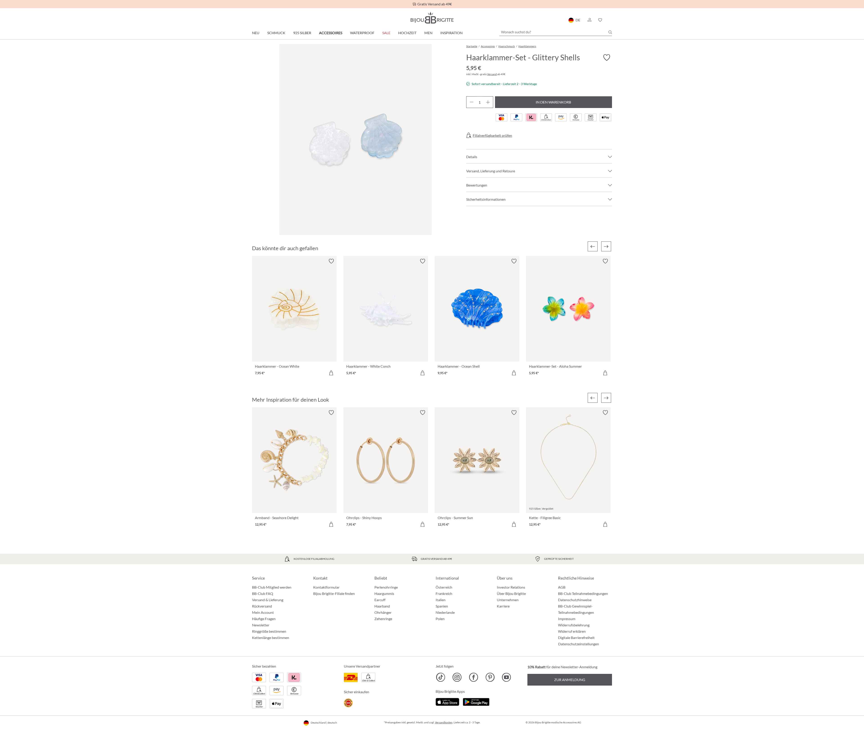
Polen (440, 618)
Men (428, 33)
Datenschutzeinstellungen (578, 644)
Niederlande (445, 612)
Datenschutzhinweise (575, 600)
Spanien (442, 606)
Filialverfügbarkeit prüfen (492, 135)
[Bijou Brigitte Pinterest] (490, 677)
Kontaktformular (326, 587)
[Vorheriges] (593, 246)
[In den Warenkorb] (331, 372)
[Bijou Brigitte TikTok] (441, 677)
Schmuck (276, 33)
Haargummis (384, 593)
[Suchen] (610, 32)
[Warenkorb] (610, 20)
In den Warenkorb (553, 102)
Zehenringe (383, 618)
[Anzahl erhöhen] (488, 102)
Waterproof (362, 33)
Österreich (444, 587)
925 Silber (302, 33)
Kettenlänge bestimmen (270, 637)
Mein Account (263, 612)
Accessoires (330, 33)
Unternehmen (508, 600)
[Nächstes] (606, 246)
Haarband (382, 606)
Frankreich (444, 593)
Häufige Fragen (264, 618)
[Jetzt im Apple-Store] (447, 701)
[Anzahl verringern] (471, 102)
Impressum (566, 618)
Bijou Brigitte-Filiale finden (334, 593)
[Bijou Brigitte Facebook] (473, 677)
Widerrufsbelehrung (574, 625)
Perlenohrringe (386, 587)
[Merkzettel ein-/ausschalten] (331, 261)
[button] (589, 20)
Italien (441, 600)
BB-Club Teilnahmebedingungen (583, 593)
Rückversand (262, 606)
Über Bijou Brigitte (511, 593)
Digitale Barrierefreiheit (576, 637)
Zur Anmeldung (569, 679)
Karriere (503, 606)
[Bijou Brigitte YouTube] (506, 677)
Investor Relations (511, 587)
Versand (492, 74)
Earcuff (379, 600)
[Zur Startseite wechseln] (432, 17)
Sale (386, 33)
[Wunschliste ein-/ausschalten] (606, 57)
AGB (561, 587)
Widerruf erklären (572, 631)
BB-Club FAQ (262, 593)
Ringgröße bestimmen (269, 631)
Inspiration (451, 33)
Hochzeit (407, 33)
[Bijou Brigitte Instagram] (457, 677)
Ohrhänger (383, 612)
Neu (255, 33)
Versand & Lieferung (267, 600)
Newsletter (260, 625)
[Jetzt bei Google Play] (476, 701)
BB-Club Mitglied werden (271, 587)
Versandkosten (443, 722)
